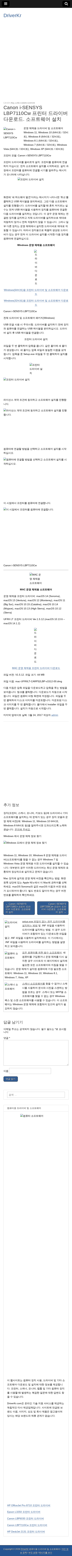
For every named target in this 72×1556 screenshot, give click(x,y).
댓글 (6, 1038)
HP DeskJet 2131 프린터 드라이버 (26, 1531)
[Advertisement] (36, 59)
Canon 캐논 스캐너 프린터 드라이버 (19, 103)
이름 (5, 1071)
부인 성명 (32, 1552)
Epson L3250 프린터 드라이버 (23, 1511)
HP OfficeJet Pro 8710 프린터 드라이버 (28, 1505)
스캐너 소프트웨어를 (33, 983)
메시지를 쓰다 (45, 1552)
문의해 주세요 (22, 829)
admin (54, 715)
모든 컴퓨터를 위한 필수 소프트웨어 (42, 952)
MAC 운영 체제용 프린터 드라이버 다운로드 (36, 668)
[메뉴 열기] (6, 4)
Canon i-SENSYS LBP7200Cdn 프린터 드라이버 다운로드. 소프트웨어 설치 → (53, 908)
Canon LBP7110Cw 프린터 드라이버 (27, 1525)
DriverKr (12, 15)
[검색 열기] (66, 4)
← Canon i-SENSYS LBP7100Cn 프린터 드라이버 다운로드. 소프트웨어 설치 (18, 908)
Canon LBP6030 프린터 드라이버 (25, 1518)
